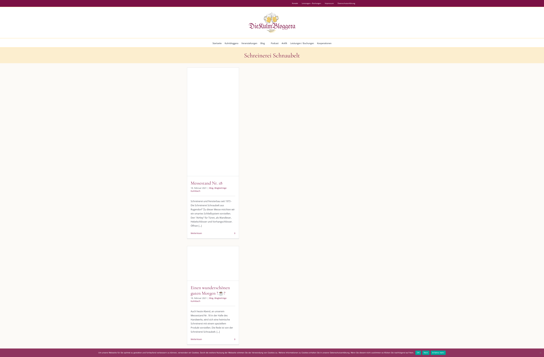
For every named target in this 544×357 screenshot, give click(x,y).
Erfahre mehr (438, 352)
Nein (426, 352)
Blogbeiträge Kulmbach (215, 125)
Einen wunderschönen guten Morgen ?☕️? (210, 290)
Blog (201, 125)
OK (418, 352)
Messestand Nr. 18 (206, 183)
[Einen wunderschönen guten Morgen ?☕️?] (213, 263)
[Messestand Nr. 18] (213, 122)
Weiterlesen (196, 233)
